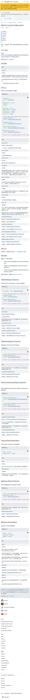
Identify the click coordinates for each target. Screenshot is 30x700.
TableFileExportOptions (14, 119)
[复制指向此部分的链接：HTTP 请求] (9, 50)
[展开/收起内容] (7, 32)
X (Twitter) (3, 645)
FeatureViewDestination (14, 406)
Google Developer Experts (6, 626)
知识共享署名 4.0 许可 (22, 589)
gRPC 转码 (8, 59)
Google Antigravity (5, 663)
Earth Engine (14, 2)
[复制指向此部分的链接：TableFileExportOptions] (20, 280)
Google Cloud (4, 665)
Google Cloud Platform (6, 685)
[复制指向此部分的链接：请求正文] (8, 88)
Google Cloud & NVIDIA (6, 630)
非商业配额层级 (13, 5)
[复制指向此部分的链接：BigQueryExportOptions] (20, 481)
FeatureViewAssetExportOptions (16, 128)
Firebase (3, 658)
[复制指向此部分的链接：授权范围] (8, 256)
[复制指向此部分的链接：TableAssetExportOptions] (22, 341)
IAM (19, 79)
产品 (6, 22)
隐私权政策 (6, 693)
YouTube (3, 647)
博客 (2, 636)
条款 (2, 693)
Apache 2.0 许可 (17, 590)
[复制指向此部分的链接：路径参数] (8, 64)
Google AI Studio (4, 660)
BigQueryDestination (13, 496)
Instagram (3, 641)
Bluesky (3, 638)
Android (3, 654)
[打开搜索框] (24, 2)
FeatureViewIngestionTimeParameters (17, 399)
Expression (11, 99)
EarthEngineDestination (14, 357)
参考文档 (20, 22)
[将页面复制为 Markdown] (7, 28)
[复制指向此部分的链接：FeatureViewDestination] (20, 441)
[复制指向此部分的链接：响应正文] (8, 249)
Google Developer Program (7, 621)
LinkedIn (3, 643)
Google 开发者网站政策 (10, 592)
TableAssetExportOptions (14, 123)
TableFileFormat (18, 291)
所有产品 (3, 687)
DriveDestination (12, 296)
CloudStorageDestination (14, 301)
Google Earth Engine (12, 22)
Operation (20, 251)
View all (2, 669)
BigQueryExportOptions (14, 132)
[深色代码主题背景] (28, 97)
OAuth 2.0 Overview (17, 274)
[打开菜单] (2, 1)
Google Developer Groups (6, 623)
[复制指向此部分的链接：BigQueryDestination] (18, 522)
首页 (2, 22)
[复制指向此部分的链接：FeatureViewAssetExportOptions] (2, 385)
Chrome (3, 656)
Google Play (3, 667)
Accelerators (4, 628)
